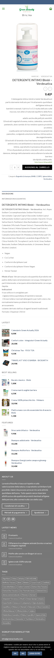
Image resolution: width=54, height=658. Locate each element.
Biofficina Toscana (9, 583)
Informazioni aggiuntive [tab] (14, 199)
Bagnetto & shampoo (23, 176)
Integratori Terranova (10, 599)
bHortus (21, 579)
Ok (15, 653)
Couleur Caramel (23, 587)
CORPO (39, 176)
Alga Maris (6, 579)
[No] (51, 650)
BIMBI (33, 176)
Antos (14, 579)
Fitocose (25, 595)
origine (32, 611)
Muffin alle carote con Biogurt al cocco (25, 553)
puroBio (31, 615)
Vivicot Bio (6, 623)
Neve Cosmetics (43, 607)
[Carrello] (50, 8)
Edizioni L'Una (42, 591)
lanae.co (17, 603)
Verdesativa (46, 76)
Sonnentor (19, 619)
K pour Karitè (7, 603)
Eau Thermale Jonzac (27, 591)
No (23, 653)
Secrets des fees (8, 619)
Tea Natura (30, 619)
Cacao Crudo (35, 583)
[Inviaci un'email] (13, 519)
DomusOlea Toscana (10, 591)
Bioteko (26, 583)
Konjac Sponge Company (35, 599)
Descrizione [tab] (7, 194)
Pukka (23, 615)
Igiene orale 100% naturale (19, 561)
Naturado (32, 607)
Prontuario (13, 535)
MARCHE (35, 76)
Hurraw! (33, 595)
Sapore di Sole (41, 615)
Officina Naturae (8, 611)
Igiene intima (47, 176)
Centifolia (46, 583)
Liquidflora (6, 607)
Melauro (15, 607)
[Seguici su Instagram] (9, 519)
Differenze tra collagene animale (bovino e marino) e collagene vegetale (30, 544)
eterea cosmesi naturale (11, 595)
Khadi (22, 599)
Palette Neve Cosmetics (11, 615)
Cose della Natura (9, 587)
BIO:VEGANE (31, 579)
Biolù (19, 583)
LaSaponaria (26, 603)
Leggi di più (35, 653)
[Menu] (3, 9)
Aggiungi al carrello (37, 167)
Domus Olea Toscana (39, 587)
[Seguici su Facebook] (4, 519)
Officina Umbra (22, 611)
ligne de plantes (38, 603)
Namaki (23, 607)
